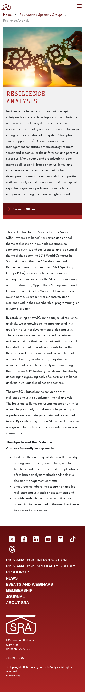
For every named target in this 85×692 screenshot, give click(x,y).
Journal (15, 596)
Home (7, 14)
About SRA (17, 602)
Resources (18, 572)
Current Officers (24, 209)
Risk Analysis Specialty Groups (40, 14)
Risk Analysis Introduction (36, 560)
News (12, 578)
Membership (19, 590)
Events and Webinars (29, 584)
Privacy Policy (13, 675)
